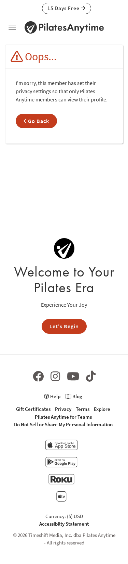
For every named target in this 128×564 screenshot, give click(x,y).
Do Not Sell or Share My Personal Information (63, 424)
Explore (102, 409)
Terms (82, 409)
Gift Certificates (33, 409)
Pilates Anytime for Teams (63, 417)
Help (54, 396)
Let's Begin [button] (64, 326)
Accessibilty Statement (64, 523)
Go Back (38, 121)
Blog (76, 396)
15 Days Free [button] (64, 8)
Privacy (63, 409)
